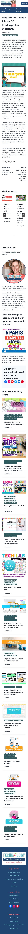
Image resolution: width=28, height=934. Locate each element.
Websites (19, 686)
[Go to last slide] (4, 215)
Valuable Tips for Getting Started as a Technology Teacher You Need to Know (13, 468)
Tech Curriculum (14, 875)
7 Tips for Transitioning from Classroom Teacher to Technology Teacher (14, 541)
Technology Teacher (10, 418)
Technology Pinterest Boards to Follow (7, 171)
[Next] (23, 215)
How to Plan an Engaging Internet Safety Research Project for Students (21, 174)
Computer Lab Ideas (10, 496)
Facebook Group (14, 895)
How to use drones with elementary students (7, 211)
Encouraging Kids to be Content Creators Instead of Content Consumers (13, 692)
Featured (6, 414)
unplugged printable (10, 757)
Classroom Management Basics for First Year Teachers (12, 726)
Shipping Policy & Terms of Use (14, 925)
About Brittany (14, 902)
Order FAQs (14, 921)
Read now (8, 427)
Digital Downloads (14, 872)
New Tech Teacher (16, 414)
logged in (13, 252)
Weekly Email (14, 899)
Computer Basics (9, 789)
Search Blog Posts (5, 10)
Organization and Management (13, 416)
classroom (7, 720)
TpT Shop (14, 886)
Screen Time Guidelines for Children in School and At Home (20, 213)
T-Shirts (14, 882)
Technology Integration (9, 35)
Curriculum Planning (10, 580)
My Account (14, 918)
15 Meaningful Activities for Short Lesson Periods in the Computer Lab (13, 799)
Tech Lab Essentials (10, 500)
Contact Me (14, 928)
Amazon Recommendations (14, 879)
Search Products (19, 10)
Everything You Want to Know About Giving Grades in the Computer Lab (13, 625)
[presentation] (7, 198)
